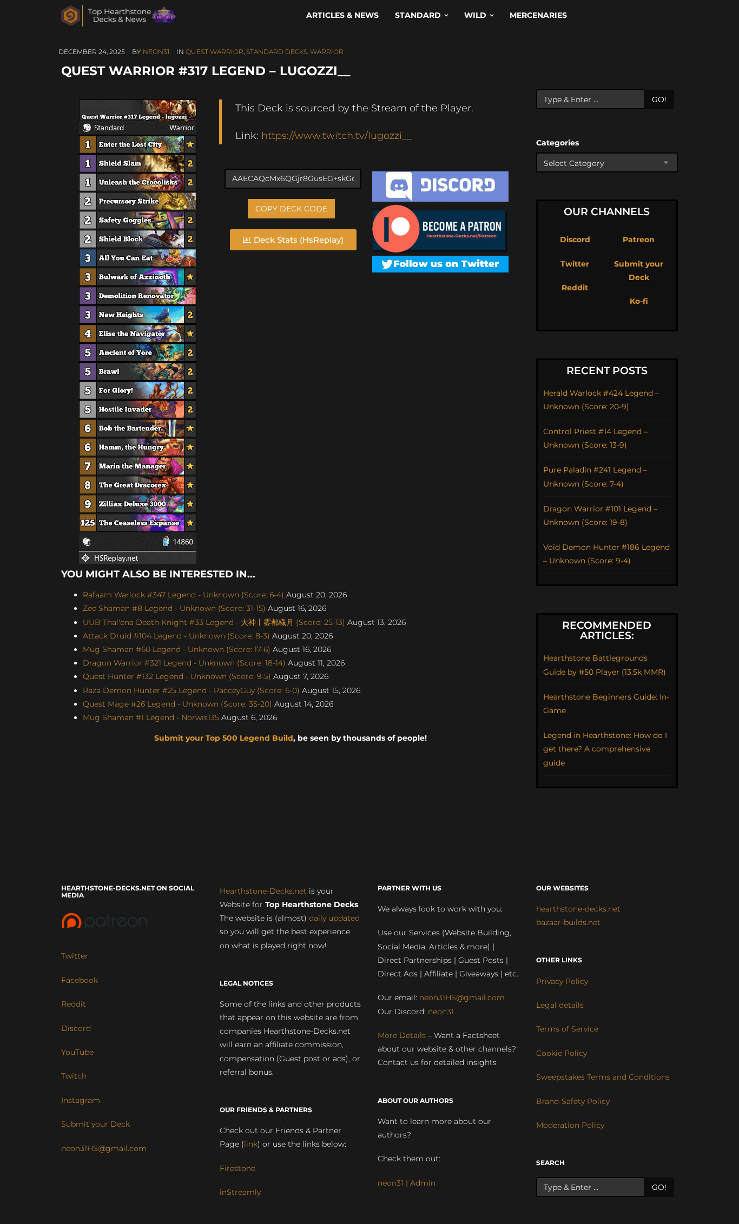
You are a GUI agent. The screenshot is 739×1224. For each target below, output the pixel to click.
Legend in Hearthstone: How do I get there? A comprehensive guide (605, 748)
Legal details (560, 1005)
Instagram (80, 1100)
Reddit (575, 287)
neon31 (156, 52)
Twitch (74, 1076)
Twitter (574, 264)
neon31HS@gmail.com (104, 1148)
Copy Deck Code (291, 209)
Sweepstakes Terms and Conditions (603, 1077)
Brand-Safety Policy (573, 1101)
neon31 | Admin (407, 1183)
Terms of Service (567, 1029)
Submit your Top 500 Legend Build (223, 738)
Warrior (327, 52)
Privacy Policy (562, 981)
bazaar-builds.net (568, 922)
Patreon (639, 239)
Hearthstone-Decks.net (263, 891)
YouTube (77, 1052)
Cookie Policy (561, 1053)
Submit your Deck (95, 1124)
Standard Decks (276, 52)
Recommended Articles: (606, 630)
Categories (557, 143)
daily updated (334, 918)
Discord (575, 239)
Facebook (79, 980)
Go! (659, 99)
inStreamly (240, 1192)
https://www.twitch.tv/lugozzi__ (336, 135)
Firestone (237, 1168)
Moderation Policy (570, 1125)
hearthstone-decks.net (578, 909)
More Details (402, 1035)
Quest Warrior (214, 52)
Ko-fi (639, 301)
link (251, 1144)
